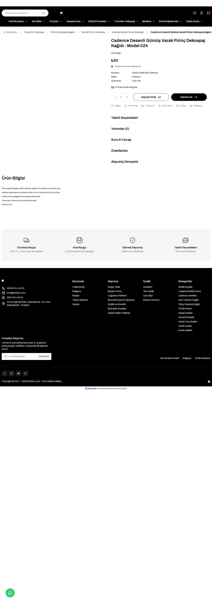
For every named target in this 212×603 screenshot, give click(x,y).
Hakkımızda (78, 287)
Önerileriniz (119, 150)
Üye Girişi (148, 295)
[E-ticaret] (105, 388)
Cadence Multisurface (189, 291)
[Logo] (106, 13)
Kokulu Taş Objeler (187, 321)
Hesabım (147, 287)
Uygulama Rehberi (117, 295)
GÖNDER (44, 356)
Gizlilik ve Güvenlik (117, 304)
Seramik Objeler (186, 317)
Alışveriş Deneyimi (124, 161)
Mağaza (76, 291)
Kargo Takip (114, 287)
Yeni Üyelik (148, 291)
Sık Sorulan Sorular (169, 358)
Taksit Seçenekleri (124, 118)
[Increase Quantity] (128, 97)
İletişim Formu (115, 291)
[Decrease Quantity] (113, 97)
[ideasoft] (91, 388)
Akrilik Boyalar (185, 287)
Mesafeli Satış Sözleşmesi (121, 300)
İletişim (75, 295)
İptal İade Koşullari (117, 308)
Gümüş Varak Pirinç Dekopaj (145, 73)
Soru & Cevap (121, 139)
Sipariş (75, 304)
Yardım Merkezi (80, 300)
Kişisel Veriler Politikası (119, 313)
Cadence (136, 77)
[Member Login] (201, 13)
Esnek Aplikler (185, 330)
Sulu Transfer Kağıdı (188, 300)
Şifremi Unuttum (151, 300)
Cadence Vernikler (187, 295)
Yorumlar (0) (120, 128)
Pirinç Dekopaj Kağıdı (189, 304)
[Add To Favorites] (116, 105)
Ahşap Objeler (185, 313)
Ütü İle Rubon (185, 308)
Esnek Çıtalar (185, 326)
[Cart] (208, 13)
